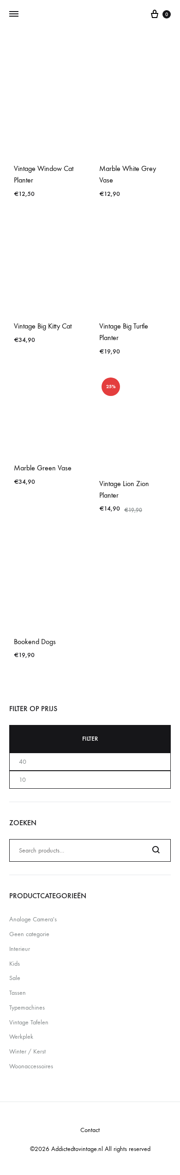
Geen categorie (29, 934)
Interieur (19, 949)
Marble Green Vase (43, 467)
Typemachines (27, 1007)
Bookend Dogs (35, 641)
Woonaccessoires (31, 1066)
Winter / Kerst (27, 1051)
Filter (90, 739)
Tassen (17, 993)
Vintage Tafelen (28, 1022)
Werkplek (21, 1037)
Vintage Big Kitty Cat (43, 326)
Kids (14, 964)
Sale (14, 978)
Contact (90, 1130)
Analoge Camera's (33, 919)
